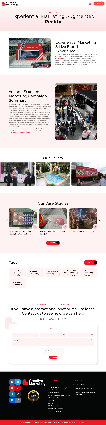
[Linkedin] (12, 394)
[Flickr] (12, 400)
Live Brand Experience (17, 283)
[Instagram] (18, 394)
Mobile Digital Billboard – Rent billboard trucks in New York (59, 396)
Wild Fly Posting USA (53, 406)
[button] (99, 220)
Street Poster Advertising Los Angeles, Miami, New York (58, 389)
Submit (54, 357)
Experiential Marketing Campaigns (89, 272)
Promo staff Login (52, 400)
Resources (50, 403)
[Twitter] (18, 382)
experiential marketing (35, 273)
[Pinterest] (18, 388)
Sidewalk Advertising (53, 392)
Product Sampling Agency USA (56, 408)
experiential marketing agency (53, 273)
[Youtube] (12, 388)
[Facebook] (12, 382)
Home (49, 385)
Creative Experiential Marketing (17, 272)
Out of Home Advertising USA (56, 411)
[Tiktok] (18, 400)
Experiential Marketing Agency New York (70, 272)
